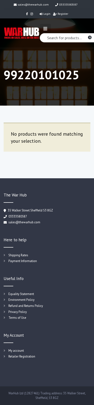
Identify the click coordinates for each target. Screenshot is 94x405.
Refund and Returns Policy (25, 306)
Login (46, 14)
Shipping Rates (18, 255)
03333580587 (68, 4)
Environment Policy (21, 300)
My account (16, 351)
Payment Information (22, 261)
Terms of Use (17, 318)
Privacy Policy (17, 312)
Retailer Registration (21, 356)
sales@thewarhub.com (33, 4)
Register (63, 14)
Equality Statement (21, 294)
